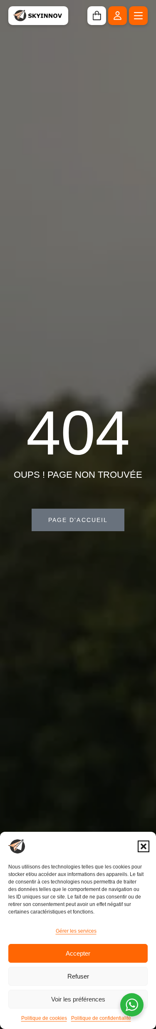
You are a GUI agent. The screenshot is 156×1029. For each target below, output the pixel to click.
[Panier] (96, 15)
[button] (143, 846)
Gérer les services (76, 931)
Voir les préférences (78, 999)
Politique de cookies (44, 1018)
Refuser (78, 976)
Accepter (78, 953)
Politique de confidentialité (101, 1018)
